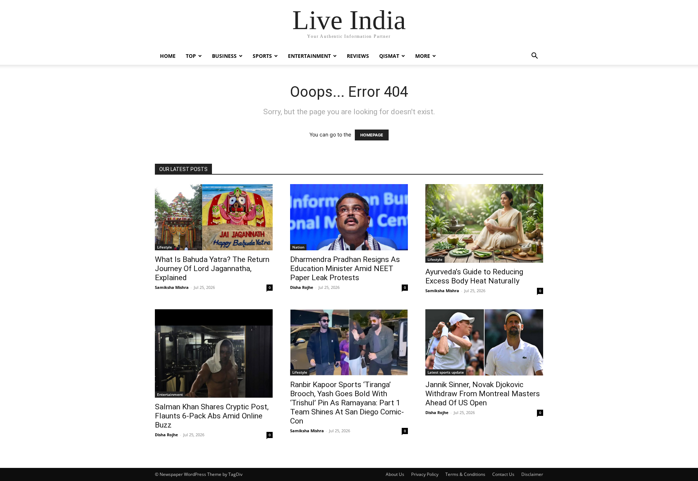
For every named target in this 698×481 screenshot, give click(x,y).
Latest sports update (446, 372)
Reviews (358, 55)
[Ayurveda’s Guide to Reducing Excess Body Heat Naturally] (484, 223)
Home (168, 55)
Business (224, 55)
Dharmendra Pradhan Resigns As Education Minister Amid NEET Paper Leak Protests (345, 268)
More (422, 55)
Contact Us (503, 474)
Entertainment (309, 55)
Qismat (389, 55)
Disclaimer (532, 474)
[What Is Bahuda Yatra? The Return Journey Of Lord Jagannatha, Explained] (214, 217)
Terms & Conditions (465, 474)
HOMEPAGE (371, 135)
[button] (534, 56)
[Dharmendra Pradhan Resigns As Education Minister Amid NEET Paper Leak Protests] (349, 217)
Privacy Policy (424, 474)
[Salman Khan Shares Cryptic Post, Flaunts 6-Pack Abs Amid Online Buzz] (214, 353)
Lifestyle (164, 247)
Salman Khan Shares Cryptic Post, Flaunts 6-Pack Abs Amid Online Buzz (212, 415)
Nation (298, 247)
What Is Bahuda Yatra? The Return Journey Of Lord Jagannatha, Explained (212, 268)
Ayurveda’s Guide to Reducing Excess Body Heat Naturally (474, 276)
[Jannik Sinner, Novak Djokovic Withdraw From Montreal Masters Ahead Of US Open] (484, 342)
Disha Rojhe (301, 287)
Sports (262, 55)
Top (191, 55)
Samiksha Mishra (172, 287)
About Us (395, 474)
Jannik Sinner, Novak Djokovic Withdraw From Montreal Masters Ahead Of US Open (482, 393)
